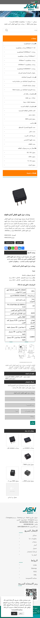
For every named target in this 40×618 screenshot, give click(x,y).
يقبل (14, 613)
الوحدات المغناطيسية (29, 43)
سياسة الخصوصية (16, 609)
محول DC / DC (31, 152)
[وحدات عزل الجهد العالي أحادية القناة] (20, 196)
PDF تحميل (19, 242)
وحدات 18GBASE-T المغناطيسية (26, 68)
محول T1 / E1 (31, 161)
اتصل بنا (34, 555)
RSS (35, 571)
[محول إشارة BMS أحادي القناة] (28, 456)
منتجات (29, 22)
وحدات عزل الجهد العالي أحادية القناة (14, 24)
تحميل (35, 548)
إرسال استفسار (9, 242)
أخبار (35, 545)
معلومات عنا (33, 538)
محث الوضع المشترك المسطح (27, 127)
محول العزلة (31, 165)
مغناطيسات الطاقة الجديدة (17, 22)
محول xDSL (32, 156)
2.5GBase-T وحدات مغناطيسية (26, 56)
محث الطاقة (31, 144)
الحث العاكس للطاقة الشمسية (27, 110)
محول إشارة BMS (32, 24)
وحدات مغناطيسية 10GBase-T (26, 64)
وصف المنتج (31, 252)
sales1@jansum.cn (23, 526)
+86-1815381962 (29, 524)
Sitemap (34, 568)
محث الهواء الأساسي (29, 140)
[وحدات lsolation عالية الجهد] (12, 440)
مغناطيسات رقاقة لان (29, 94)
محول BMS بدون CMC (12, 481)
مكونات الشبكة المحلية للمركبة (26, 73)
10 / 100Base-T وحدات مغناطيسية (25, 48)
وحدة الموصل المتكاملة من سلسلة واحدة (24, 81)
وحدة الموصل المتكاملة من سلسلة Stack (23, 89)
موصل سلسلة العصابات (28, 85)
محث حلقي (32, 131)
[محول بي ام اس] (12, 489)
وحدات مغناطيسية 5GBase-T (27, 60)
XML (35, 575)
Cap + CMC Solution (29, 102)
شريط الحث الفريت (29, 135)
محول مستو (32, 115)
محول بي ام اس (12, 497)
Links (35, 565)
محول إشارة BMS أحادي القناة (27, 464)
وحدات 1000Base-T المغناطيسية (26, 52)
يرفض (20, 613)
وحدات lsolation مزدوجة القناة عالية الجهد (27, 448)
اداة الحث (32, 123)
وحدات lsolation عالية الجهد (12, 448)
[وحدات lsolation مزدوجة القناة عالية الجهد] (28, 440)
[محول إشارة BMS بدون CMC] (28, 473)
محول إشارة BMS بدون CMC (27, 481)
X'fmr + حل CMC (30, 98)
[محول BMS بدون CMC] (12, 473)
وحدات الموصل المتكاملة (28, 77)
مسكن (35, 22)
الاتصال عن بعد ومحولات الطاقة (26, 148)
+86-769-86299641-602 (27, 522)
